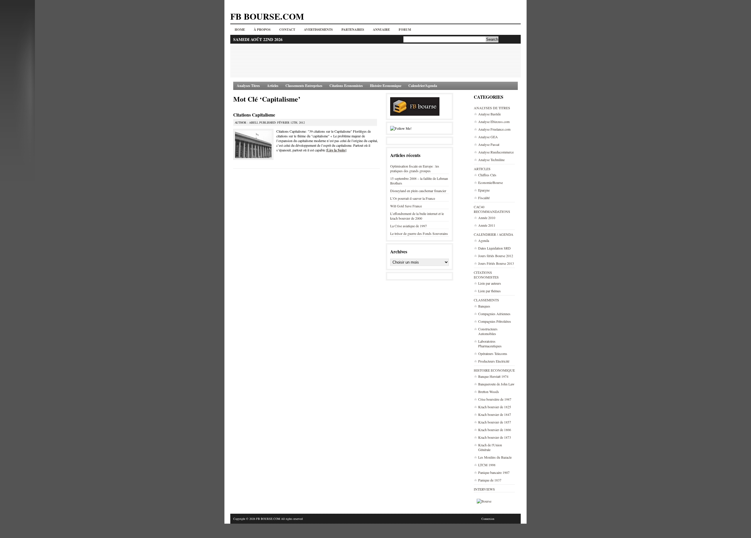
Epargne (484, 190)
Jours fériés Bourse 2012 (495, 255)
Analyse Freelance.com (494, 129)
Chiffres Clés (487, 174)
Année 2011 (486, 225)
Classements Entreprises (303, 85)
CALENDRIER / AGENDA (493, 234)
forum (405, 29)
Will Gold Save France (406, 206)
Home (240, 29)
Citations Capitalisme (254, 115)
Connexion (487, 519)
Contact (287, 29)
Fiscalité (484, 197)
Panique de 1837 (489, 480)
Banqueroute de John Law (496, 384)
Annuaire (381, 29)
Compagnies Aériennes (494, 313)
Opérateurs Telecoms (492, 353)
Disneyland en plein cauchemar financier (418, 190)
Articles (272, 85)
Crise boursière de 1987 (494, 399)
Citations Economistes (346, 85)
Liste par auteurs (489, 283)
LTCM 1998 (486, 464)
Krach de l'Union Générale (490, 447)
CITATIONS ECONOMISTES (486, 274)
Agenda (483, 240)
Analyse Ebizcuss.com (494, 121)
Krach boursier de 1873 (494, 437)
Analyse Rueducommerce (496, 152)
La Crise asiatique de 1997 (408, 225)
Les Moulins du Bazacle (495, 457)
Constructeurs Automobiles (488, 331)
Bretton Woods (488, 391)
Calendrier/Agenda (422, 85)
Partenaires (352, 29)
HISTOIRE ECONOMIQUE (494, 370)
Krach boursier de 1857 (494, 422)
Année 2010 (486, 217)
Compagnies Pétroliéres (494, 321)
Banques (484, 306)
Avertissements (318, 29)
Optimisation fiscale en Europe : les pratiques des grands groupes (414, 168)
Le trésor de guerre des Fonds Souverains (419, 233)
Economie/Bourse (490, 182)
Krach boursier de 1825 (494, 406)
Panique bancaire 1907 (494, 472)
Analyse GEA (488, 136)
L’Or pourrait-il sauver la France (412, 198)
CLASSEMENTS (486, 300)
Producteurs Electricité (493, 361)
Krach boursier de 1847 (494, 414)
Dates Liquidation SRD (494, 248)
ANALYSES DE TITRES (492, 107)
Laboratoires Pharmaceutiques (490, 343)
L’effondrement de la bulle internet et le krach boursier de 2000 (417, 216)
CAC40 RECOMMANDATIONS (492, 209)
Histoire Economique (385, 85)
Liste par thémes (489, 290)
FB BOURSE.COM (267, 16)
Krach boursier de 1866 (494, 429)
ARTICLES (482, 168)
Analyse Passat (488, 144)
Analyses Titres (248, 85)
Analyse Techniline (491, 159)
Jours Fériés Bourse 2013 (496, 263)
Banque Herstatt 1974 (493, 376)
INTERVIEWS (484, 489)
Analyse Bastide (489, 114)
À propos (262, 29)
